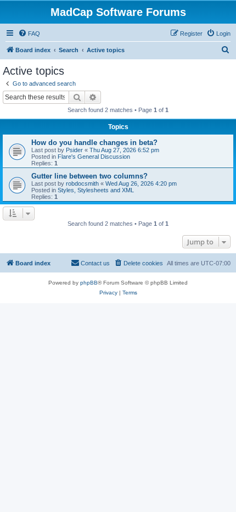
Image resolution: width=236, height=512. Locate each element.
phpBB (89, 283)
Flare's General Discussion (94, 156)
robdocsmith (82, 183)
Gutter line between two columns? (89, 176)
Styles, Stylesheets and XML (96, 190)
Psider (74, 150)
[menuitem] (29, 33)
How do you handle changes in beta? (94, 142)
